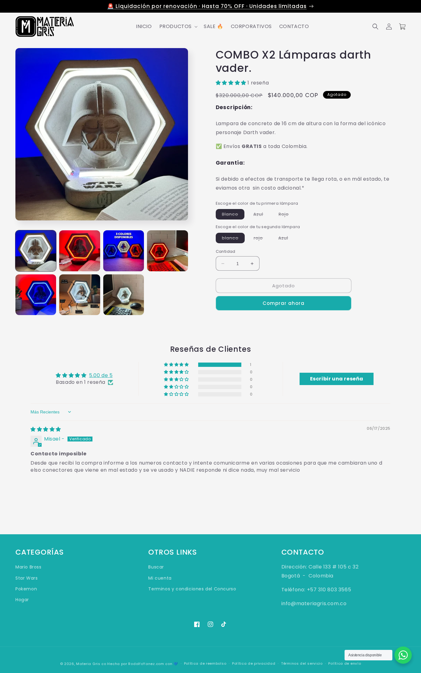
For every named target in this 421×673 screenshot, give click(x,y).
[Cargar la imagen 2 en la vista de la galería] (79, 250)
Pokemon (26, 589)
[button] (178, 27)
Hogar (22, 600)
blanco (233, 239)
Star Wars (26, 578)
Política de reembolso (205, 663)
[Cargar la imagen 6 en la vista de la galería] (79, 294)
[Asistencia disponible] (403, 655)
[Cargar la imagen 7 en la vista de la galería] (123, 294)
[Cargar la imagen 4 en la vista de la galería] (167, 250)
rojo (261, 239)
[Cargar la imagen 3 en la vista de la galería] (123, 250)
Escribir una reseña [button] (336, 378)
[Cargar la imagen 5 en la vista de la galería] (35, 294)
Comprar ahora (284, 303)
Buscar (156, 567)
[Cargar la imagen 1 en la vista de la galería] (35, 250)
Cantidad (225, 251)
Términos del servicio (302, 663)
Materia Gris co (91, 663)
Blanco (233, 215)
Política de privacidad (253, 663)
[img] (46, 429)
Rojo (287, 215)
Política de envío (344, 663)
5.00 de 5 (100, 375)
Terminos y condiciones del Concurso (192, 589)
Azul (261, 215)
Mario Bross (28, 567)
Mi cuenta (159, 578)
